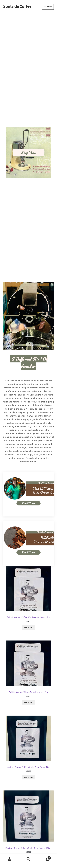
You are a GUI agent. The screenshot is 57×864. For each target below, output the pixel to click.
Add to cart (28, 627)
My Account (9, 859)
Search (28, 859)
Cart (44, 857)
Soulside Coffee (17, 6)
